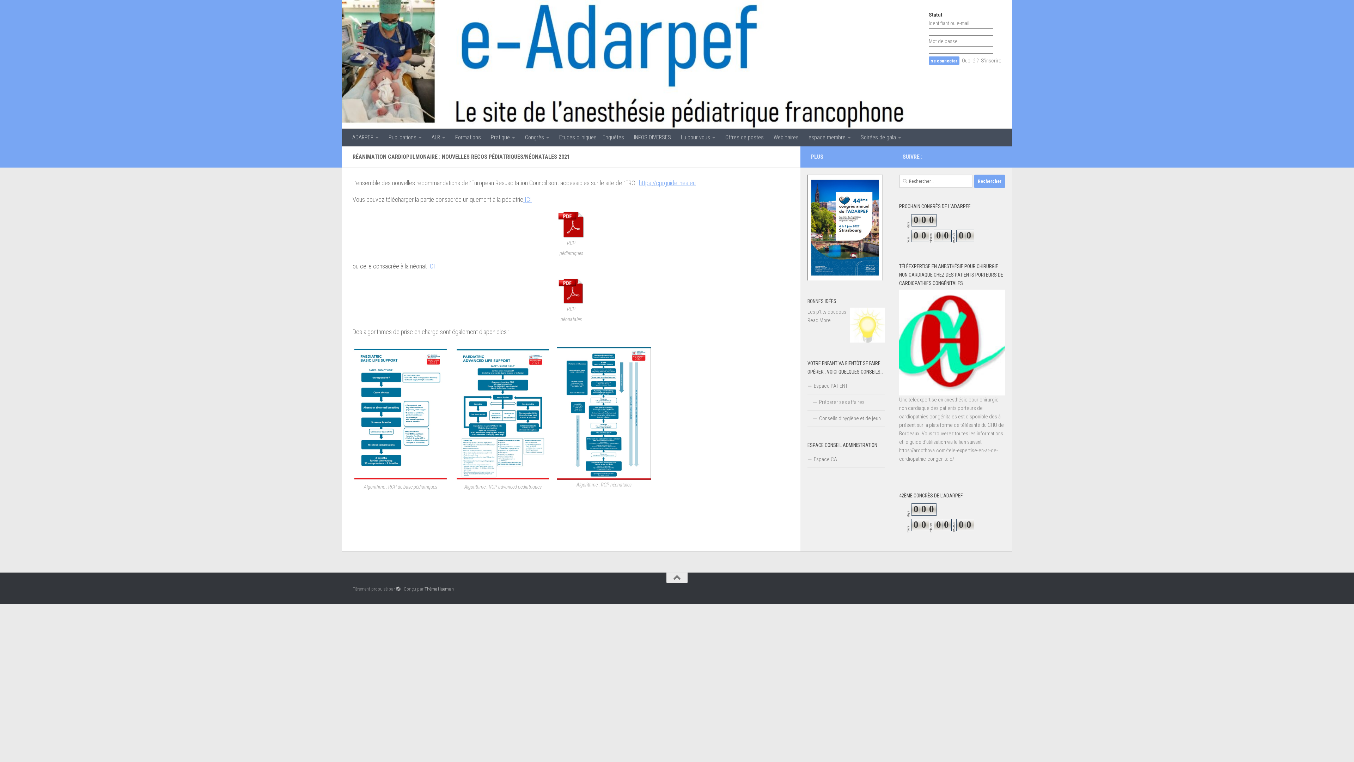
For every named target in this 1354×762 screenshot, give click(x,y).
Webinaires (786, 137)
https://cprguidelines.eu (667, 183)
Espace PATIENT (831, 386)
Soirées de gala (878, 137)
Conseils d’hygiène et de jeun (850, 418)
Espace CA (825, 459)
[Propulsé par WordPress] (398, 589)
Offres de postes (744, 137)
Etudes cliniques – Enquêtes (591, 137)
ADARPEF (362, 137)
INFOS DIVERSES (652, 137)
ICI (527, 199)
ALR (436, 137)
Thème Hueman (439, 589)
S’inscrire (991, 61)
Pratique (500, 137)
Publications (402, 137)
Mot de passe (943, 41)
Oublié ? (970, 61)
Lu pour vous (695, 137)
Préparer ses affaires (842, 402)
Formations (468, 137)
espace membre (827, 137)
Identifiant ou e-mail (949, 23)
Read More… (820, 321)
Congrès (534, 137)
